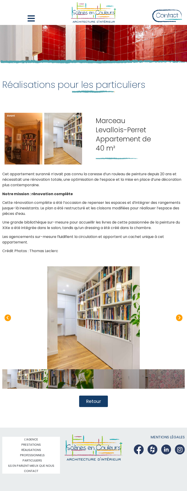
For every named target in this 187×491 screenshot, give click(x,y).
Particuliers (32, 460)
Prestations (31, 444)
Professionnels (32, 455)
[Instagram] (180, 449)
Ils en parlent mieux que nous (31, 466)
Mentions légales (168, 437)
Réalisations (31, 450)
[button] (8, 317)
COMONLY (170, 478)
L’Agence (31, 439)
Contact (31, 471)
